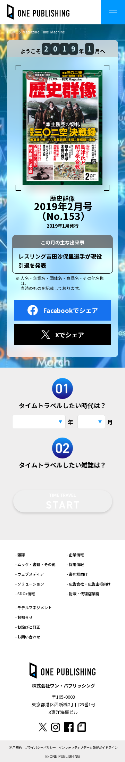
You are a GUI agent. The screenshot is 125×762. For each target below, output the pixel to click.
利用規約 (15, 747)
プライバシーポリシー (40, 747)
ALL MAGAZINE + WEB (68, 6)
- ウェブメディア (29, 574)
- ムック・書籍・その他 (35, 564)
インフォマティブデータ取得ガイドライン (88, 747)
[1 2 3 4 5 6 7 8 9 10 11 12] (91, 422)
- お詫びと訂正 (27, 627)
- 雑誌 (20, 554)
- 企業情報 (75, 554)
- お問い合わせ (27, 636)
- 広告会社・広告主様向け (89, 584)
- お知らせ (24, 617)
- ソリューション (29, 584)
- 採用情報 (75, 564)
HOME (12, 32)
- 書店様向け (77, 574)
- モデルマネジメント (33, 607)
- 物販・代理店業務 (83, 593)
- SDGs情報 (25, 593)
